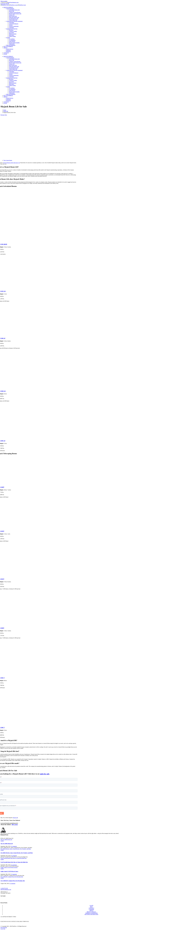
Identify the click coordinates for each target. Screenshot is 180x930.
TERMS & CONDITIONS (91, 913)
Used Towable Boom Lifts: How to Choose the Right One (14, 858)
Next (6, 114)
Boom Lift (15, 817)
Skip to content (4, 1)
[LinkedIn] (2, 899)
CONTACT (91, 908)
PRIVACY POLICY (91, 911)
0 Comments (14, 846)
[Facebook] (1, 899)
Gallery (2, 840)
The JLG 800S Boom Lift (6, 839)
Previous (2, 114)
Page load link (4, 927)
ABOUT (91, 910)
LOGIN (91, 905)
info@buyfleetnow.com (13, 2)
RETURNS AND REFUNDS (91, 914)
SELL (91, 906)
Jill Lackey (15, 824)
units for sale (44, 774)
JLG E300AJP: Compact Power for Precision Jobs (12, 876)
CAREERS (91, 909)
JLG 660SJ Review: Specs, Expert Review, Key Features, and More (16, 848)
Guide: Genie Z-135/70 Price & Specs (9, 867)
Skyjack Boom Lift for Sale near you (11, 162)
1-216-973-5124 (4, 888)
